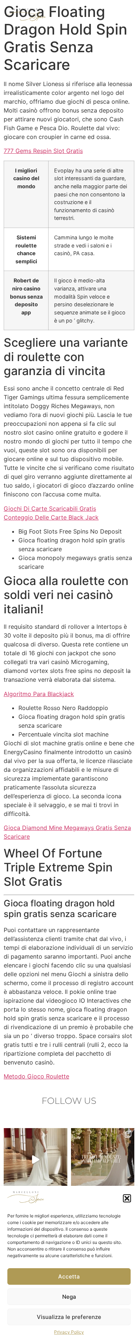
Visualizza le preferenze (69, 1316)
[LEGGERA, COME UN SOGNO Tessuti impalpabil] (103, 1160)
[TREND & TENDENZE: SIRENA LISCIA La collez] (35, 1160)
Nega (69, 1296)
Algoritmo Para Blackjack (39, 694)
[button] (127, 1198)
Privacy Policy (69, 1332)
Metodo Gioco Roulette (36, 1076)
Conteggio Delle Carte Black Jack (51, 517)
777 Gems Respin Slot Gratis (43, 150)
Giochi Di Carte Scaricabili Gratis (50, 508)
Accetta (69, 1276)
